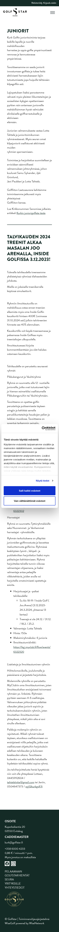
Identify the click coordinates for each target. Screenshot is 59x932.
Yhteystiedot (15, 887)
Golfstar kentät (17, 875)
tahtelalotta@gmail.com (20, 782)
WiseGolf (10, 923)
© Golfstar (11, 919)
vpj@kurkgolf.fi (33, 786)
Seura (9, 879)
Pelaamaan (13, 871)
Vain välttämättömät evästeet (29, 501)
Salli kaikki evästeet (29, 490)
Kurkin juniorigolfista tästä (31, 213)
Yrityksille (13, 883)
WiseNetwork (36, 923)
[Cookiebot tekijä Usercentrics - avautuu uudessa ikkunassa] (42, 428)
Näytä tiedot (42, 480)
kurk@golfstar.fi (14, 842)
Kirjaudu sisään (49, 2)
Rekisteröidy (36, 2)
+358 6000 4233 (15, 849)
